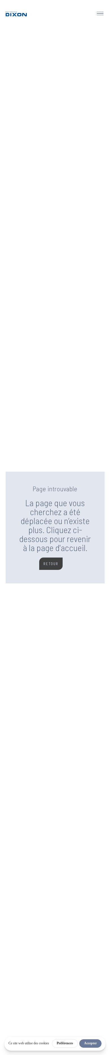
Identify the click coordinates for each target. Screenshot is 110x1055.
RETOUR (50, 563)
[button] (99, 13)
